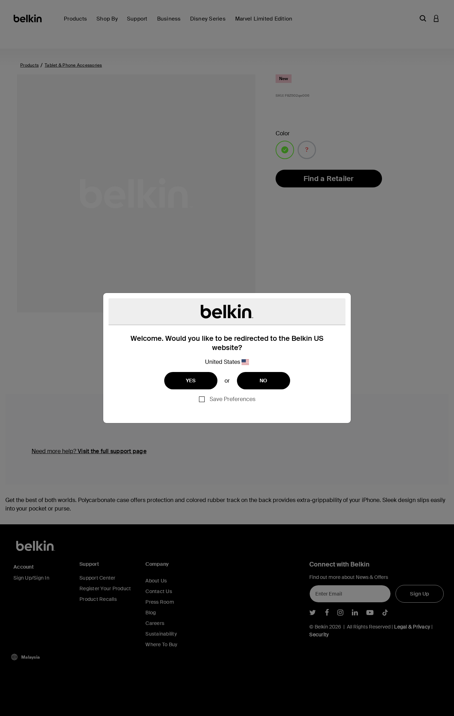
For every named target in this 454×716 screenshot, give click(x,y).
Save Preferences (232, 399)
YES (191, 380)
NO (263, 380)
